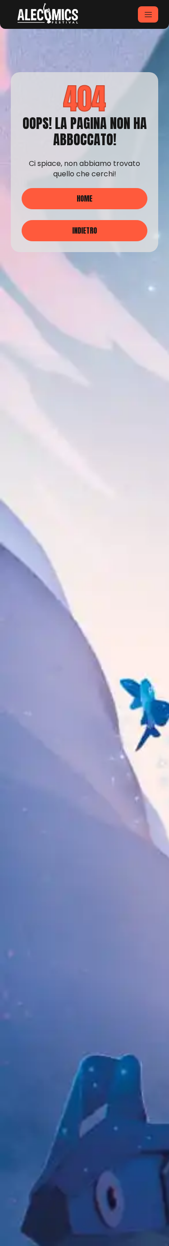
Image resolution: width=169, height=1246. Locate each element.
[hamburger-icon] (148, 14)
